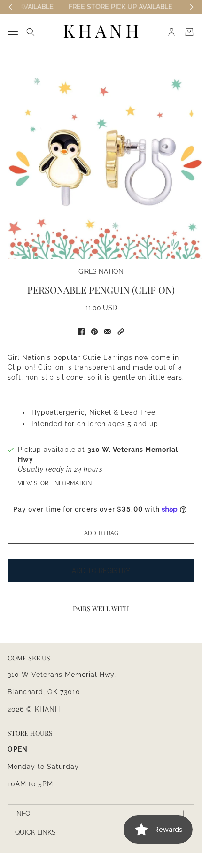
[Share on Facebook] (81, 331)
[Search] (30, 32)
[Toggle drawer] (13, 32)
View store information (55, 483)
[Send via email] (107, 331)
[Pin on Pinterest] (94, 331)
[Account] (171, 32)
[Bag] (189, 32)
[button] (121, 331)
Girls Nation (101, 271)
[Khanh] (101, 31)
